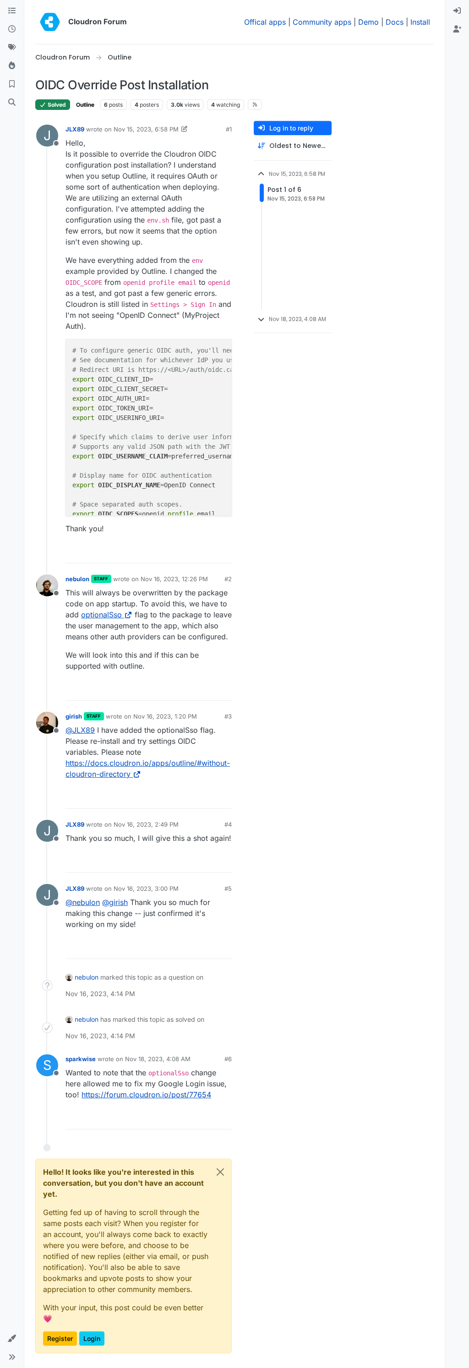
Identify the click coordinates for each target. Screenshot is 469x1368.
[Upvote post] (209, 552)
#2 (228, 579)
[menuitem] (457, 11)
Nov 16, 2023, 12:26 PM (174, 579)
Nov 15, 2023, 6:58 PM (146, 129)
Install (420, 22)
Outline (85, 104)
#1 (229, 129)
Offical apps (265, 22)
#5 (228, 888)
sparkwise (80, 1059)
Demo (368, 22)
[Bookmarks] (12, 84)
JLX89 (74, 129)
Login (91, 1338)
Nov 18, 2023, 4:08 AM (158, 1059)
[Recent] (12, 29)
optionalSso (101, 614)
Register (60, 1338)
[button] (12, 1338)
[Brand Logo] (50, 22)
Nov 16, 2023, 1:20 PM (165, 716)
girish (73, 716)
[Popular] (12, 66)
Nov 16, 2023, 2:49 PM (146, 824)
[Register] (457, 29)
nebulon (77, 579)
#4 (228, 824)
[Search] (12, 102)
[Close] (220, 1172)
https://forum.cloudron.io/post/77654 (146, 1094)
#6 (228, 1059)
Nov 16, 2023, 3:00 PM (146, 888)
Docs (395, 22)
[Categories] (12, 11)
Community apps (322, 22)
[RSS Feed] (255, 104)
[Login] (457, 11)
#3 (228, 716)
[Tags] (12, 47)
